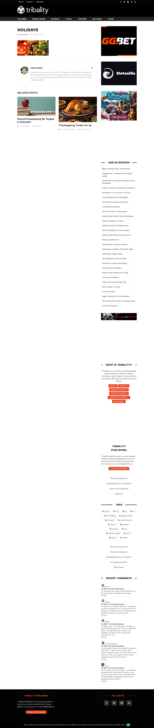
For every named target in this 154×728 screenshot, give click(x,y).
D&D (117, 511)
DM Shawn (23, 34)
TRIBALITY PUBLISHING (119, 469)
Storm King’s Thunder (111, 287)
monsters (115, 529)
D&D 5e (107, 511)
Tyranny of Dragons (110, 306)
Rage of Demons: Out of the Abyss (115, 296)
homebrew (110, 520)
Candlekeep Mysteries (111, 207)
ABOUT (113, 386)
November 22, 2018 (84, 129)
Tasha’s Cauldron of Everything (114, 211)
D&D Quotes (119, 567)
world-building (111, 516)
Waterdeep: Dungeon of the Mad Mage (117, 249)
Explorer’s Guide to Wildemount (115, 226)
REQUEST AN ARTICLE (119, 390)
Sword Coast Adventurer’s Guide (115, 273)
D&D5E (128, 533)
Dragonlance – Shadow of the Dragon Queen (117, 174)
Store (111, 19)
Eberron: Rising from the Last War (116, 230)
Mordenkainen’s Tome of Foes (114, 259)
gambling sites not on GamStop (119, 483)
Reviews (55, 19)
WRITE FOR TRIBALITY (119, 394)
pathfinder (125, 525)
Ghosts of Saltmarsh (110, 240)
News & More (38, 19)
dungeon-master (126, 516)
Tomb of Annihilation (110, 277)
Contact (29, 2)
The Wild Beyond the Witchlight (115, 197)
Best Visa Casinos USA (119, 547)
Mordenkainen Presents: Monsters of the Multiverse (118, 182)
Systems (82, 19)
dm (133, 511)
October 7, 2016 (38, 34)
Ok (128, 725)
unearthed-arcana (126, 520)
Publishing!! (119, 401)
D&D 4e (114, 538)
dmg (125, 529)
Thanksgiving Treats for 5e (75, 125)
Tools (69, 19)
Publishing (39, 2)
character (113, 525)
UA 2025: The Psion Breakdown (112, 589)
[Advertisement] (98, 10)
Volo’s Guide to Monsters (112, 268)
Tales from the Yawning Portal (114, 282)
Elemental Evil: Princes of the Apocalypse (118, 301)
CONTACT (123, 386)
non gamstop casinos (119, 562)
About (21, 2)
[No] (151, 725)
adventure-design (114, 533)
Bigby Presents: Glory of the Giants (116, 169)
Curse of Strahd (108, 292)
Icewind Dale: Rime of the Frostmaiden (117, 216)
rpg (125, 511)
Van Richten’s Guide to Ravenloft (115, 202)
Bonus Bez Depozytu (119, 552)
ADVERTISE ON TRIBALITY (119, 397)
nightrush (119, 494)
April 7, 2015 (36, 126)
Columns (21, 19)
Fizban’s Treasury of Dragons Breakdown (118, 188)
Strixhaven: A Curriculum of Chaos (116, 193)
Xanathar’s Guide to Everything (114, 263)
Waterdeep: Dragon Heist (112, 254)
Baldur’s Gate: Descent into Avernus (116, 235)
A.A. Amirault (24, 126)
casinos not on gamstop (118, 488)
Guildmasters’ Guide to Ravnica (114, 244)
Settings (97, 19)
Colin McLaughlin (68, 129)
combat (124, 538)
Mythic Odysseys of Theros (113, 221)
